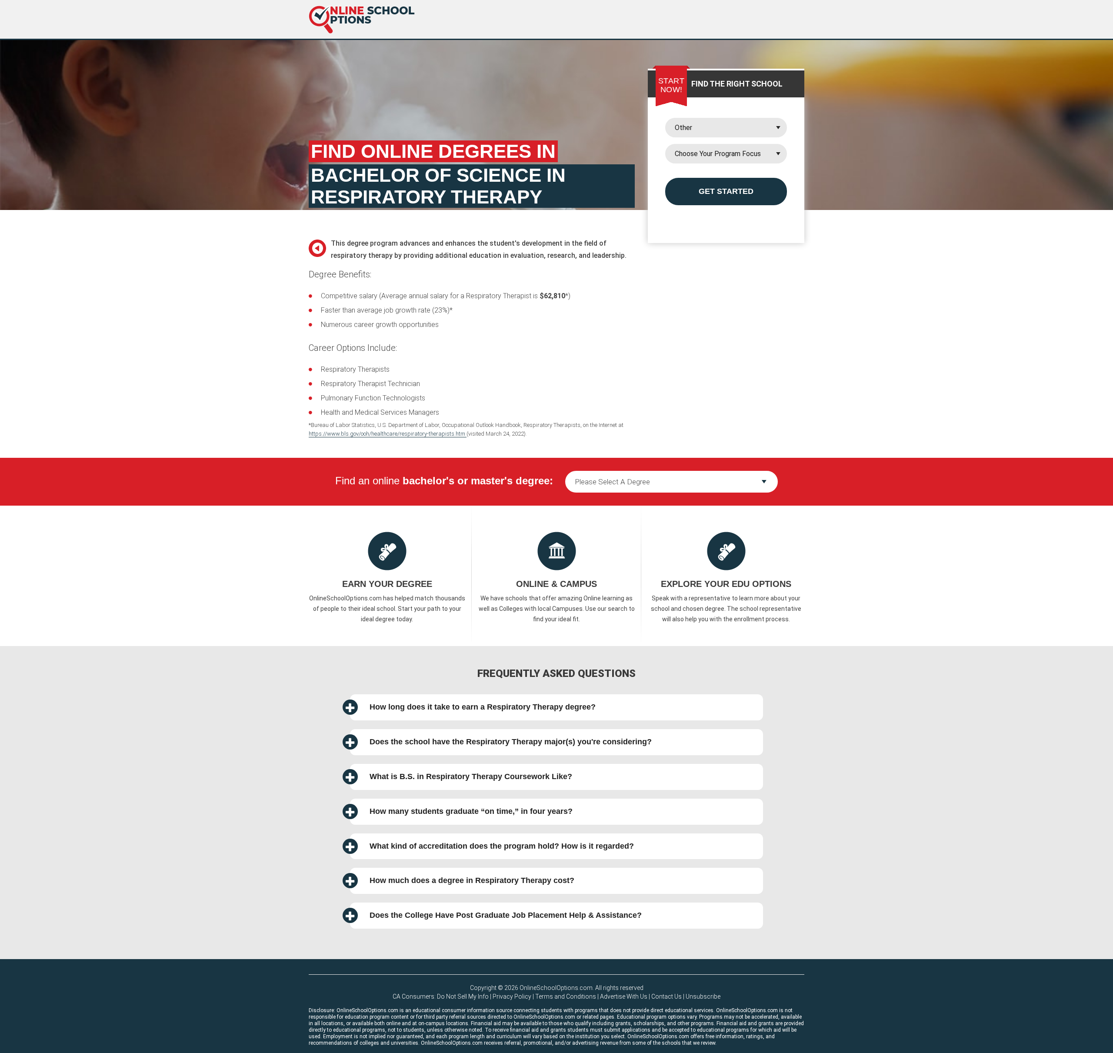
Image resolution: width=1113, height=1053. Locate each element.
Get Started (726, 191)
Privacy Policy (512, 996)
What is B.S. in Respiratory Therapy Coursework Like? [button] (471, 776)
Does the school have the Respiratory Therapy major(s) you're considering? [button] (511, 741)
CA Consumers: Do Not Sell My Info (441, 996)
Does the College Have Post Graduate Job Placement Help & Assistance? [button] (506, 915)
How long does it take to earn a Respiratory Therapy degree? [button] (483, 707)
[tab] (556, 707)
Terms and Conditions (565, 996)
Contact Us (666, 996)
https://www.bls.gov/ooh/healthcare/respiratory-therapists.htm (388, 433)
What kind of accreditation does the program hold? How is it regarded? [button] (502, 846)
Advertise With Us (623, 996)
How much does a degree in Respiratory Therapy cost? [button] (472, 880)
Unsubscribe (703, 996)
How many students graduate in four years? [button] (471, 811)
